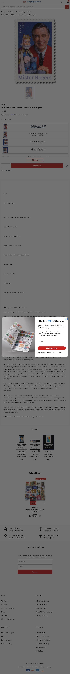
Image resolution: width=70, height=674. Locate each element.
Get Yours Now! (51, 348)
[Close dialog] (66, 319)
